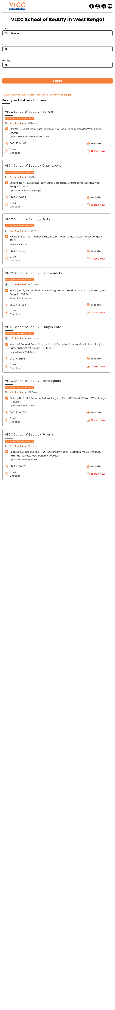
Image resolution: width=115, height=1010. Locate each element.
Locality (6, 60)
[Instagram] (97, 6)
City (4, 44)
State (5, 28)
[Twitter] (103, 6)
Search (57, 81)
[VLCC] (17, 6)
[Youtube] (110, 6)
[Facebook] (91, 6)
